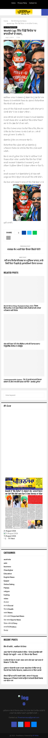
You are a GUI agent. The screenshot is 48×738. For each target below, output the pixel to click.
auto (5, 563)
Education (8, 574)
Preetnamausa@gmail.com (28, 717)
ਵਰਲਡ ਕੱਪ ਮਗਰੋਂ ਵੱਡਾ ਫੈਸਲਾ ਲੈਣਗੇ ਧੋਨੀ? (24, 249)
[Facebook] (14, 724)
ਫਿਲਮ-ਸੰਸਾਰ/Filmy (10, 623)
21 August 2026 (10, 531)
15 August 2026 (10, 536)
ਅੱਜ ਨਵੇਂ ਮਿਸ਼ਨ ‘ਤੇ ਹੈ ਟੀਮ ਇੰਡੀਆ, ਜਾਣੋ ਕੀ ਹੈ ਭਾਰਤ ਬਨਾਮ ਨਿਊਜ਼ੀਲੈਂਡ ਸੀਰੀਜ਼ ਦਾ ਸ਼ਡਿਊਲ (22, 345)
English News (9, 577)
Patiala (6, 588)
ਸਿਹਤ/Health (8, 609)
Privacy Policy (22, 3)
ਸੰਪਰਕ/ (6, 602)
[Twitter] (20, 724)
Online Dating (9, 584)
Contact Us (33, 3)
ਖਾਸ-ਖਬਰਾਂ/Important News (14, 616)
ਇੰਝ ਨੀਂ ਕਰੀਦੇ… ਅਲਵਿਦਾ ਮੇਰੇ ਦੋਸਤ (15, 647)
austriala (7, 559)
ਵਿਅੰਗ (6, 630)
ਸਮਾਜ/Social (8, 606)
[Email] (34, 724)
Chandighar (8, 570)
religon (7, 591)
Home (13, 3)
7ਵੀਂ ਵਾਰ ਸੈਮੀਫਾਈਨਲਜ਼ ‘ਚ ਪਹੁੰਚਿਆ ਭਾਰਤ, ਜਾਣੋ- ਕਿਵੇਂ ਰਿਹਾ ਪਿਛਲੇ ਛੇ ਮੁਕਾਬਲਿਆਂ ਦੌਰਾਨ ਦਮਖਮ (24, 262)
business (7, 567)
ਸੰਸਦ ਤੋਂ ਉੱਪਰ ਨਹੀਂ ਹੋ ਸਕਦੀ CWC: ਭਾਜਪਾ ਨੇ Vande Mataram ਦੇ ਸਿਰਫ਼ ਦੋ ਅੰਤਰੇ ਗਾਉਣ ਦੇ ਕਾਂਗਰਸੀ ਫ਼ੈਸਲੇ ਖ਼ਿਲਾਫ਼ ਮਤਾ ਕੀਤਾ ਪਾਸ (23, 678)
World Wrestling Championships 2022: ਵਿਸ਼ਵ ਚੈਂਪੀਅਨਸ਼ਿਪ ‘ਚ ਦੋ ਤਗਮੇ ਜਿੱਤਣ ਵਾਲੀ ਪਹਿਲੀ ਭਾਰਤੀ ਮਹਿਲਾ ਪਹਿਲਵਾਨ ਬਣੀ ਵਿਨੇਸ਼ (22, 308)
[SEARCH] (41, 395)
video (6, 599)
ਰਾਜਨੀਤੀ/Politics (10, 627)
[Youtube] (27, 724)
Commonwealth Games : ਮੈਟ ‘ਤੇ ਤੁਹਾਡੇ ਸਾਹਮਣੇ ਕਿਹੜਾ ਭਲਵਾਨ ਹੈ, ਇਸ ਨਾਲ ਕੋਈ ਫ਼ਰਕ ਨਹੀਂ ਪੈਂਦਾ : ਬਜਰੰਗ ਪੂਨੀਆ (23, 380)
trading (7, 595)
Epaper (6, 581)
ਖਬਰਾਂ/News (8, 613)
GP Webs (35, 735)
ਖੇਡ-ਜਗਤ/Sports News (10, 27)
